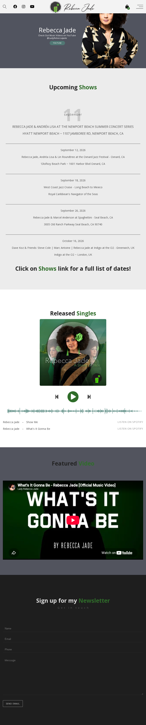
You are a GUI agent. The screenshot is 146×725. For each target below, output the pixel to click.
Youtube (57, 43)
